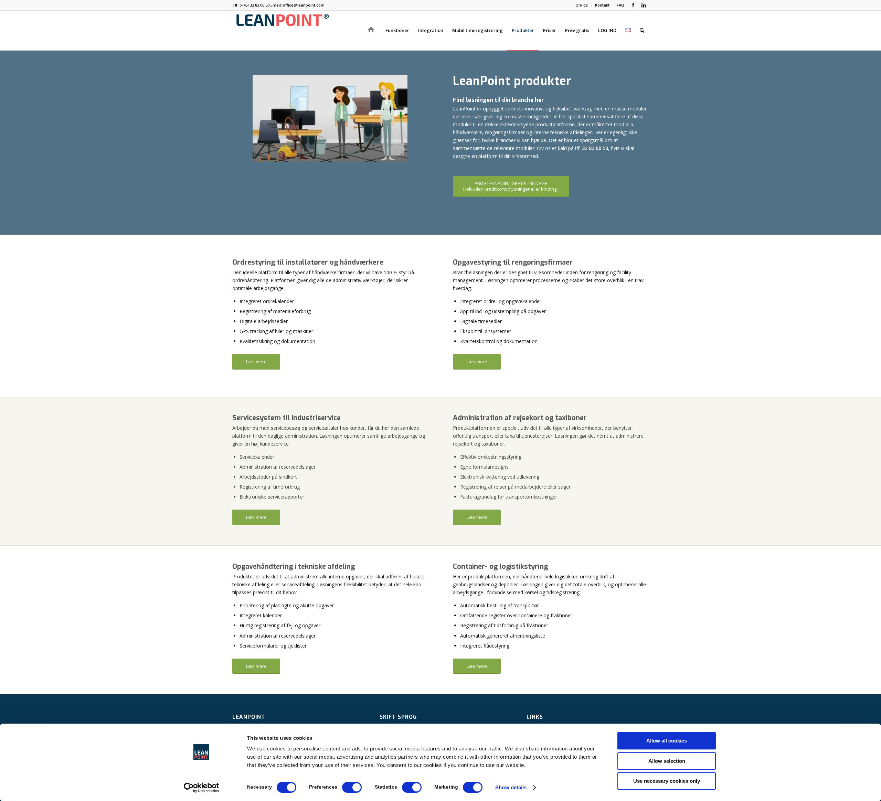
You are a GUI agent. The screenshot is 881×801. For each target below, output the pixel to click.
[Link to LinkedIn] (643, 5)
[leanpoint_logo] (282, 30)
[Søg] (642, 30)
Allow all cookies (666, 741)
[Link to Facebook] (633, 5)
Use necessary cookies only (666, 781)
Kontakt (602, 5)
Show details (511, 787)
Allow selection (666, 761)
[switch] (352, 787)
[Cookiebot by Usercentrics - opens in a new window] (201, 787)
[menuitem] (582, 5)
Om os (581, 5)
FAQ (620, 5)
